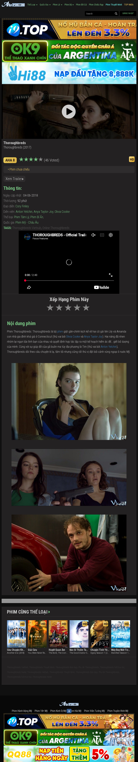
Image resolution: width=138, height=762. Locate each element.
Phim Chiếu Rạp (96, 4)
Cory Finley (22, 206)
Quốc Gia (44, 4)
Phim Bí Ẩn (36, 217)
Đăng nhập (128, 13)
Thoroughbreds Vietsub (26, 228)
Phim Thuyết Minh (114, 4)
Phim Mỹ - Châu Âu (26, 222)
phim (60, 331)
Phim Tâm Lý (21, 217)
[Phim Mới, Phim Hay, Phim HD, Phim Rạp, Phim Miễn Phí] (13, 3)
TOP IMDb (129, 4)
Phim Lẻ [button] (57, 4)
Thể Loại (31, 4)
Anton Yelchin (24, 211)
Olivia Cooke (62, 211)
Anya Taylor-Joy (43, 211)
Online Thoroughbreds (55, 228)
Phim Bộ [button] (68, 4)
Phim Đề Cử (81, 4)
